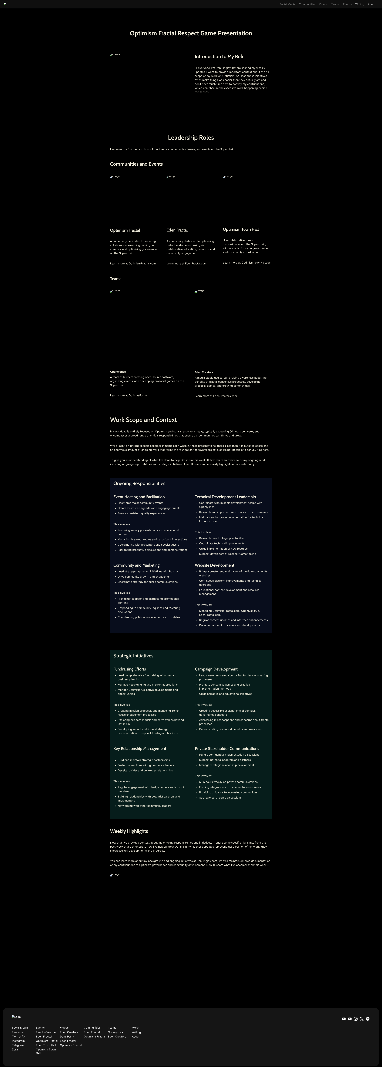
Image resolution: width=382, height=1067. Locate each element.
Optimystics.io (138, 395)
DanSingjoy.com (207, 860)
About (371, 4)
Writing (359, 4)
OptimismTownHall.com (256, 262)
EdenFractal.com (196, 263)
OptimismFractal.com (142, 263)
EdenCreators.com (225, 396)
